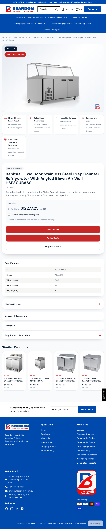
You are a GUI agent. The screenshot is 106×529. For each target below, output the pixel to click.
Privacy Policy (80, 523)
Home (44, 430)
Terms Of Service (65, 523)
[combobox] (48, 9)
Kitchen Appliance (83, 23)
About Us (45, 438)
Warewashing (41, 23)
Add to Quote (53, 238)
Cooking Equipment (22, 23)
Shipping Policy (48, 446)
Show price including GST (26, 214)
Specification (12, 263)
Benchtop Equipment (61, 23)
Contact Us (46, 442)
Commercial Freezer (79, 17)
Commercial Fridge (56, 17)
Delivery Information (16, 316)
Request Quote (53, 246)
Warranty (10, 325)
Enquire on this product (17, 335)
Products (45, 434)
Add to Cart (53, 229)
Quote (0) (104, 394)
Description (13, 304)
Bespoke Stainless (36, 17)
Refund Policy (47, 450)
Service (19, 17)
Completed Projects (52, 30)
